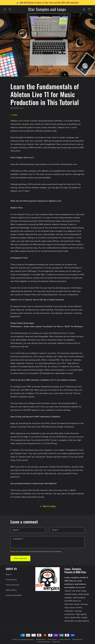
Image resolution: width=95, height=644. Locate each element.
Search (8, 574)
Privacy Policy (11, 580)
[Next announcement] (90, 2)
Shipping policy (77, 639)
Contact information (43, 641)
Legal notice (56, 641)
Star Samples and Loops (26, 639)
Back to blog (49, 506)
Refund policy (40, 639)
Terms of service (64, 639)
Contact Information (14, 595)
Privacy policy (52, 639)
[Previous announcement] (4, 2)
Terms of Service (12, 585)
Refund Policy (11, 590)
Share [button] (15, 115)
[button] (4, 9)
